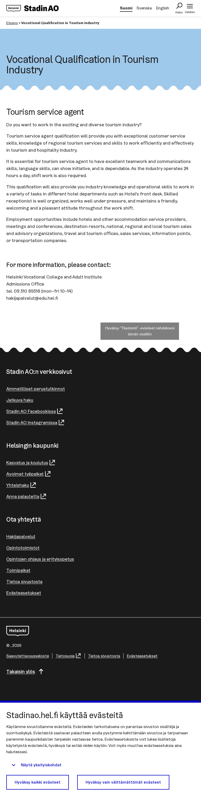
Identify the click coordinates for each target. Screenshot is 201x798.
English (162, 8)
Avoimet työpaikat (25, 474)
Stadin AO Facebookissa (31, 411)
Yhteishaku (17, 485)
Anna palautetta (22, 496)
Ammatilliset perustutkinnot (35, 389)
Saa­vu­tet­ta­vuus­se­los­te (27, 656)
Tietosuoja (65, 656)
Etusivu (12, 22)
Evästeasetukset (23, 593)
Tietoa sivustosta (24, 581)
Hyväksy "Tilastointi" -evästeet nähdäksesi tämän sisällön (140, 331)
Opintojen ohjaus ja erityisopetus (40, 559)
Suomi (126, 8)
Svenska (144, 8)
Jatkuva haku (19, 400)
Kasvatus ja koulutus (27, 463)
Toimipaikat (18, 570)
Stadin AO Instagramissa (31, 422)
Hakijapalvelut (20, 536)
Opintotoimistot (23, 548)
